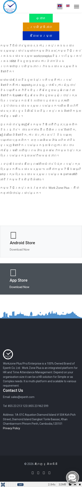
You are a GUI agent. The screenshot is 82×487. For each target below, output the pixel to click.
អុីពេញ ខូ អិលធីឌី (46, 463)
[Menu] (76, 6)
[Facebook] (32, 473)
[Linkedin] (38, 473)
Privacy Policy (11, 428)
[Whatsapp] (49, 473)
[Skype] (44, 473)
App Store (18, 280)
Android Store (22, 242)
